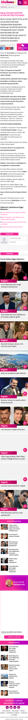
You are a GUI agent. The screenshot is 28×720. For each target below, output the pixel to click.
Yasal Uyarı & (22, 717)
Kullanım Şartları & (15, 719)
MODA (22, 711)
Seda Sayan (14, 7)
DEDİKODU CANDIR (13, 713)
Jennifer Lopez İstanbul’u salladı (13, 486)
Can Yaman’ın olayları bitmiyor (13, 429)
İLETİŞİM (14, 715)
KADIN (2, 713)
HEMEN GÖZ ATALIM (14, 637)
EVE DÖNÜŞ (6, 711)
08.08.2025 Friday (5, 633)
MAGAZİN (15, 711)
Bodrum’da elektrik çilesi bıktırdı (12, 227)
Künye (21, 719)
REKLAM (24, 713)
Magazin (4, 281)
